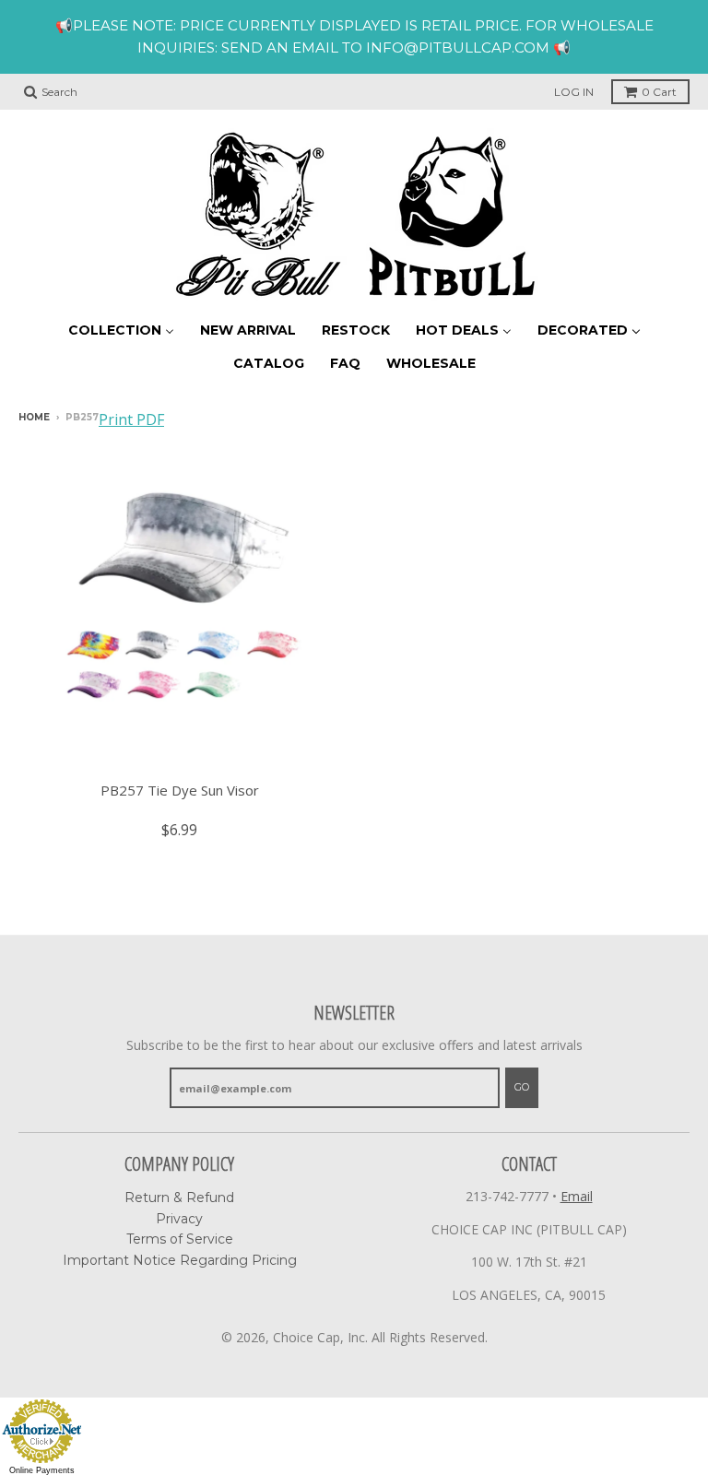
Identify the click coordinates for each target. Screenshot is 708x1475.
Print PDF (131, 419)
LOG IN (574, 92)
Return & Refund (179, 1197)
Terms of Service (179, 1239)
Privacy (179, 1218)
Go (521, 1086)
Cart (659, 92)
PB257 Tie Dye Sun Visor (179, 790)
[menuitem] (121, 329)
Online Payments (42, 1470)
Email (576, 1196)
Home (34, 417)
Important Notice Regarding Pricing (180, 1260)
